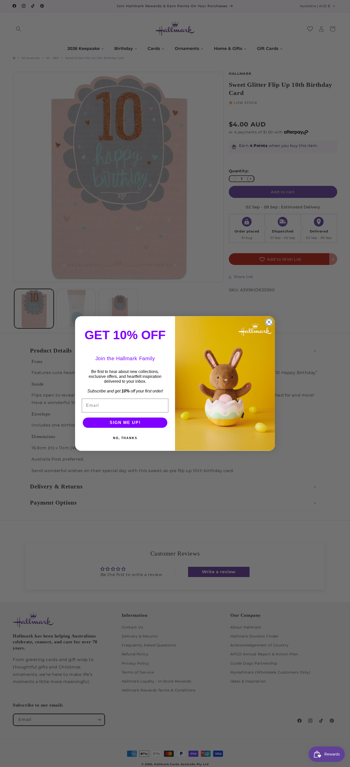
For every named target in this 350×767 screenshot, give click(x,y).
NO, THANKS (125, 438)
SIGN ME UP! (125, 422)
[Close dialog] (269, 322)
